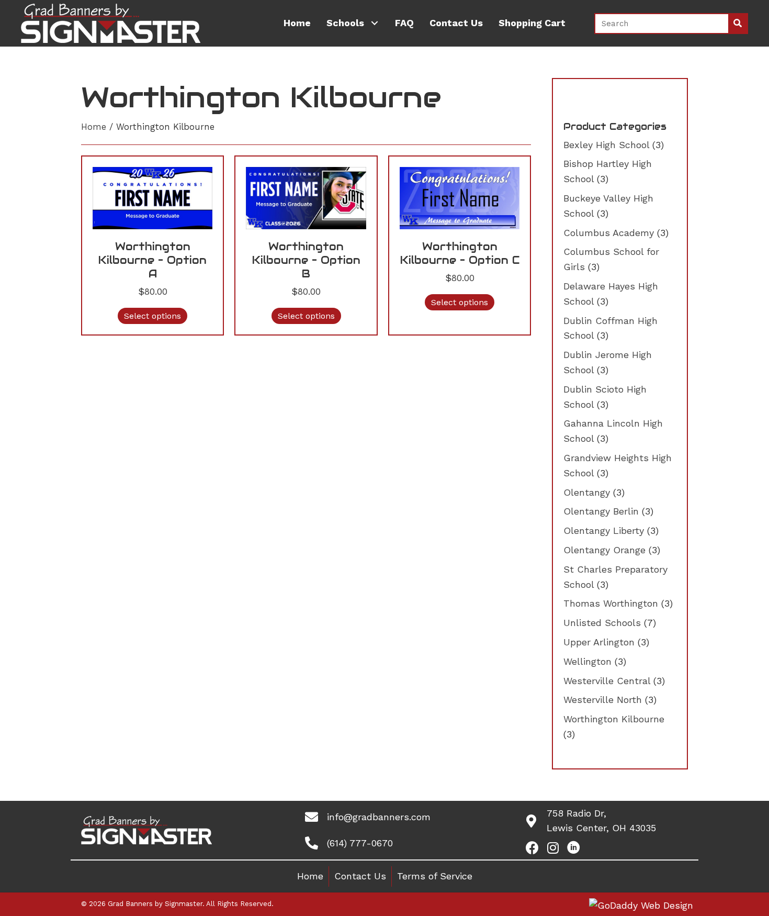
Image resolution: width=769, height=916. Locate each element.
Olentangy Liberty (603, 530)
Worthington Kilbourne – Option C (459, 253)
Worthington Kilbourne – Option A (152, 260)
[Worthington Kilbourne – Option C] (459, 197)
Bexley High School (606, 144)
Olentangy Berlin (601, 511)
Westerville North (602, 699)
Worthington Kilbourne (613, 718)
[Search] (737, 23)
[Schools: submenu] (374, 23)
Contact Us (360, 875)
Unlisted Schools (602, 622)
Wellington (587, 661)
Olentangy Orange (604, 549)
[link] (297, 23)
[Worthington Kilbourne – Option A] (152, 197)
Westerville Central (606, 680)
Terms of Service (434, 875)
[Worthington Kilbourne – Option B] (306, 197)
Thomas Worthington (610, 603)
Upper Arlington (599, 641)
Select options (152, 316)
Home (93, 127)
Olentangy (586, 492)
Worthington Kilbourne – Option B (306, 260)
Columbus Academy (608, 232)
